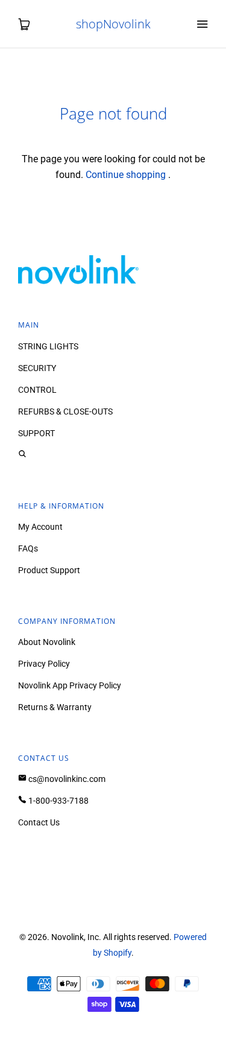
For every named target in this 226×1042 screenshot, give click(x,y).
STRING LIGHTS (48, 346)
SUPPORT (36, 433)
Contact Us (39, 822)
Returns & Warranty (55, 707)
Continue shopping (126, 174)
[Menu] (202, 24)
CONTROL (37, 390)
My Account (40, 527)
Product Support (49, 570)
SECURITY (37, 368)
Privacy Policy (44, 664)
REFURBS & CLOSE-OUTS (65, 411)
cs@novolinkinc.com (66, 779)
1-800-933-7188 (58, 800)
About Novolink (46, 642)
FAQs (28, 548)
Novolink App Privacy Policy (69, 685)
